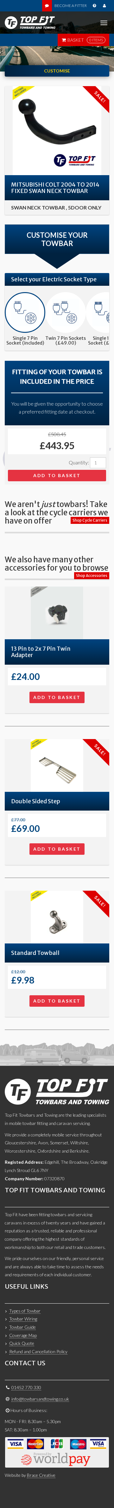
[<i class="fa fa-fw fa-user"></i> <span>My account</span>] (104, 5)
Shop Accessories (91, 575)
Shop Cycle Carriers (90, 520)
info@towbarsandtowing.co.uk (40, 1399)
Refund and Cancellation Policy (38, 1351)
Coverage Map (23, 1335)
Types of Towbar (25, 1310)
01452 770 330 (26, 1387)
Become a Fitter (70, 5)
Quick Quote (21, 1343)
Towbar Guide (22, 1327)
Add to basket (57, 475)
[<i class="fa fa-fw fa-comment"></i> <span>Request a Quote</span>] (47, 5)
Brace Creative (41, 1475)
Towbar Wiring (23, 1318)
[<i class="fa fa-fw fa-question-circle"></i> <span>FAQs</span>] (94, 5)
